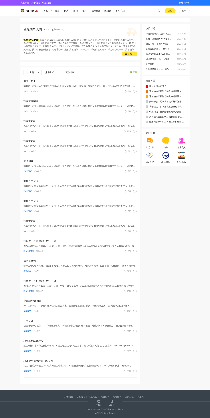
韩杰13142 (28, 171)
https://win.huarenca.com (51, 40)
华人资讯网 (105, 409)
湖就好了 (27, 311)
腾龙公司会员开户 (156, 86)
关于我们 (35, 3)
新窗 (135, 72)
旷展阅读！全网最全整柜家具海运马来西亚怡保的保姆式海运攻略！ (168, 112)
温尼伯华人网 (33, 29)
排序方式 (49, 72)
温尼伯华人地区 (54, 46)
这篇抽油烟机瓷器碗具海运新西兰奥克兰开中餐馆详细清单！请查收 (168, 91)
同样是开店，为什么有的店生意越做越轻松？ (161, 59)
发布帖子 (129, 54)
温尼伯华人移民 (115, 49)
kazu (25, 131)
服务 (57, 10)
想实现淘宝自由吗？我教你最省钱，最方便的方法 (168, 117)
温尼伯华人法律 (98, 49)
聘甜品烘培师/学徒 (34, 341)
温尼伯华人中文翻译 (67, 43)
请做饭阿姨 (30, 261)
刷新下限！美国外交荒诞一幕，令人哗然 (161, 44)
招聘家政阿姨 (31, 101)
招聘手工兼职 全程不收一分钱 (40, 281)
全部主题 (29, 72)
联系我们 (46, 3)
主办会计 (28, 321)
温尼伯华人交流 (95, 40)
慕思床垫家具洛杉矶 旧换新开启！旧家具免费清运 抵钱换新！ (161, 54)
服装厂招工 (30, 81)
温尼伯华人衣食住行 (79, 49)
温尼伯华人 (107, 46)
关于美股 (150, 64)
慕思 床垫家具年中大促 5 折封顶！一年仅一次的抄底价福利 (161, 39)
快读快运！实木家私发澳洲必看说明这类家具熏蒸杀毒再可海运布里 (168, 106)
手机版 (120, 409)
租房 (66, 10)
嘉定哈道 (27, 271)
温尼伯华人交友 (48, 43)
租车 (84, 10)
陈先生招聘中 (29, 251)
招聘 (75, 10)
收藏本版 (58, 29)
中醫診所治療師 (32, 301)
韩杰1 (26, 91)
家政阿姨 (28, 161)
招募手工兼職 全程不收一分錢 (40, 241)
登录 (184, 11)
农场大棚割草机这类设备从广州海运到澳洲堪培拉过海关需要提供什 (168, 122)
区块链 (107, 10)
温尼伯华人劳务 (87, 43)
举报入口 (141, 397)
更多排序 (69, 72)
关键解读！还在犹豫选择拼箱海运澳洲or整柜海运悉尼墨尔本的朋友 (168, 101)
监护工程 (129, 397)
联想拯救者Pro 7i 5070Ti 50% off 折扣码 (161, 34)
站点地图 (93, 397)
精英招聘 (105, 397)
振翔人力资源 (31, 181)
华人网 (97, 413)
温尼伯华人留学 (125, 40)
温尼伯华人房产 (104, 43)
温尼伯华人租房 (31, 43)
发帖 (170, 11)
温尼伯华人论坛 (33, 46)
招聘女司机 (30, 121)
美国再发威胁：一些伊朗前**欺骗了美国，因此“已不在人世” (161, 49)
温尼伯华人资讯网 (70, 40)
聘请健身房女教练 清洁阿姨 (39, 361)
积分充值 (120, 10)
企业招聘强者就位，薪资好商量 (161, 69)
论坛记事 (117, 397)
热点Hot (96, 10)
